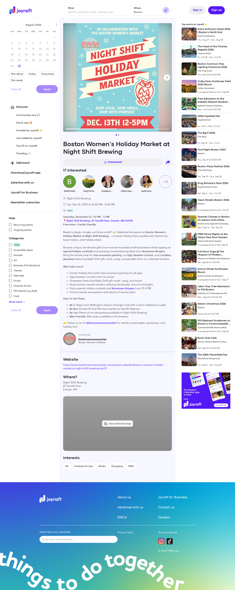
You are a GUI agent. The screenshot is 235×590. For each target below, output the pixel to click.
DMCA (122, 517)
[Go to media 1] (116, 135)
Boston (138, 11)
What (71, 8)
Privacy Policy (125, 532)
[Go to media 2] (118, 135)
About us (124, 497)
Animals (18, 255)
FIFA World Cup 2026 (25, 290)
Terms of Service (167, 532)
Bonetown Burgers (123, 288)
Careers (164, 517)
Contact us (166, 507)
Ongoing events (22, 229)
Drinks (17, 280)
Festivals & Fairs (22, 285)
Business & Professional (27, 265)
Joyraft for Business (172, 497)
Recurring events (23, 224)
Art (15, 260)
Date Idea (19, 275)
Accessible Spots (23, 250)
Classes (18, 270)
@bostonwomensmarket (101, 322)
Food (16, 296)
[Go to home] (22, 10)
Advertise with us (130, 507)
